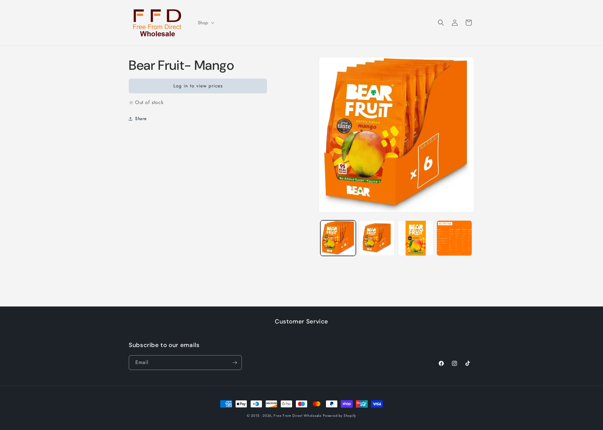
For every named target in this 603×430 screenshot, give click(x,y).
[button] (205, 22)
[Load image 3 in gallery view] (415, 238)
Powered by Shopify (339, 415)
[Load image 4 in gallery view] (454, 238)
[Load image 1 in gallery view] (338, 238)
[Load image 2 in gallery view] (376, 238)
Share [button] (141, 118)
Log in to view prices (198, 86)
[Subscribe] (235, 362)
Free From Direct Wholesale (297, 415)
